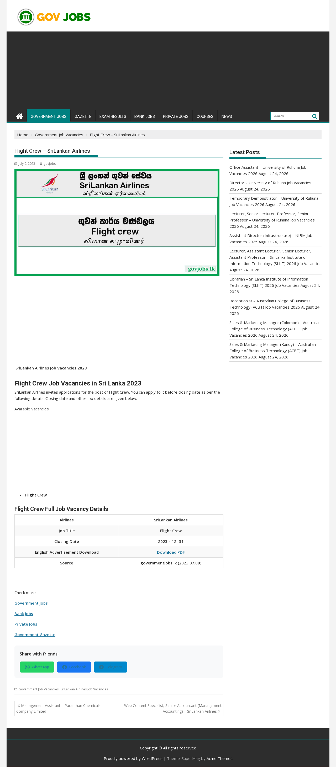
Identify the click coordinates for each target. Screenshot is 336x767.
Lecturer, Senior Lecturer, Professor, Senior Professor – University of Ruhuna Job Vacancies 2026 (272, 220)
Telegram (114, 666)
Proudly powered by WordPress (133, 758)
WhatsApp (40, 666)
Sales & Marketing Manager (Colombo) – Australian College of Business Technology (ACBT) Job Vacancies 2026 (275, 329)
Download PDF (171, 552)
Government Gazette (34, 634)
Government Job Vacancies (39, 689)
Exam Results (112, 116)
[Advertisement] (168, 71)
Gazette (83, 116)
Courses (205, 116)
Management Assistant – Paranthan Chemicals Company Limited (58, 708)
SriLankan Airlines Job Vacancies (84, 689)
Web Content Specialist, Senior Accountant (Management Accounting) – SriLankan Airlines (173, 708)
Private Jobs (175, 116)
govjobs (50, 163)
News (227, 116)
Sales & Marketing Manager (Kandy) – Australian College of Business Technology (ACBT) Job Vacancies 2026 (272, 350)
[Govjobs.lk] (20, 115)
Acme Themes (220, 758)
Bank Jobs (144, 116)
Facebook (77, 666)
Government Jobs (48, 116)
